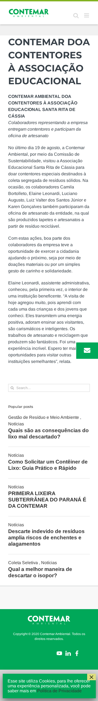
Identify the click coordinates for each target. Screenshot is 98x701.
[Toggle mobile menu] (87, 15)
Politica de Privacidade (59, 690)
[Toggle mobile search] (76, 15)
